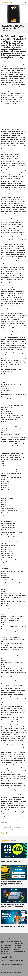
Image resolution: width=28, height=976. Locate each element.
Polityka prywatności (6, 969)
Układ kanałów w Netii (19, 951)
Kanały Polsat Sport (6, 953)
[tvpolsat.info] (6, 3)
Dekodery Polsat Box (19, 941)
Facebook (10, 960)
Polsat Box (16, 949)
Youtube (22, 960)
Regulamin (13, 967)
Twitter (3, 960)
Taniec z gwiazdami (19, 943)
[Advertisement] (14, 116)
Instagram (17, 960)
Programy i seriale (6, 945)
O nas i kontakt (5, 967)
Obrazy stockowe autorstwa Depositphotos (12, 964)
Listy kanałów (17, 947)
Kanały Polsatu (18, 945)
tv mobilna (4, 822)
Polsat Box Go (4, 951)
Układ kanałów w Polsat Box (7, 942)
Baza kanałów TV (5, 947)
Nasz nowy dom (5, 949)
